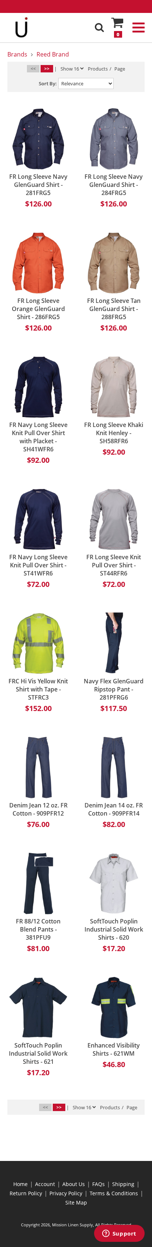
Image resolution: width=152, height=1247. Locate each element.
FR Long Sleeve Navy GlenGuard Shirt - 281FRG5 (38, 184)
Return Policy (26, 1193)
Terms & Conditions (114, 1193)
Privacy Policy (65, 1193)
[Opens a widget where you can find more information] (119, 1234)
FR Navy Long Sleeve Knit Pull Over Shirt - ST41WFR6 (38, 565)
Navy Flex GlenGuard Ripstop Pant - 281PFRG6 (114, 689)
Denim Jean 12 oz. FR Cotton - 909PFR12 (38, 809)
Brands (17, 54)
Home (20, 1184)
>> (46, 68)
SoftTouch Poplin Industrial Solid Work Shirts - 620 (113, 929)
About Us (73, 1184)
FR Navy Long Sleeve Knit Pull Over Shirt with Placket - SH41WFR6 (38, 437)
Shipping (123, 1184)
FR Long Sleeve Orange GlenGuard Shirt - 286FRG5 (38, 309)
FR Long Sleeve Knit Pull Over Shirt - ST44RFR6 (113, 565)
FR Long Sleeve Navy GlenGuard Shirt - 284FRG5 (113, 184)
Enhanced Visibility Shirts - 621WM (113, 1049)
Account (45, 1184)
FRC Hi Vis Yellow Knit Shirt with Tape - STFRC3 (38, 689)
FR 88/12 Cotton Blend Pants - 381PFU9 (38, 929)
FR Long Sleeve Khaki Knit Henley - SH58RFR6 (113, 433)
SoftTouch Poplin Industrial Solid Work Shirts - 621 (38, 1053)
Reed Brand (53, 54)
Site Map (76, 1202)
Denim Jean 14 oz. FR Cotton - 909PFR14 (113, 809)
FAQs (98, 1184)
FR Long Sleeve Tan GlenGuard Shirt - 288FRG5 (114, 309)
